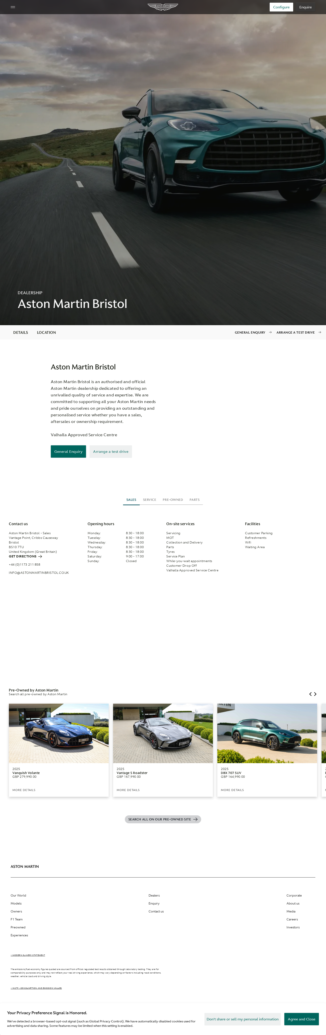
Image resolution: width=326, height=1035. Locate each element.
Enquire (305, 7)
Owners (16, 911)
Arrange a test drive (296, 332)
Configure (281, 7)
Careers (292, 919)
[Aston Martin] (163, 7)
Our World (18, 895)
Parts (195, 499)
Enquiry (154, 903)
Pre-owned (173, 499)
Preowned (18, 927)
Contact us (156, 911)
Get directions (23, 556)
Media (291, 911)
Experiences (19, 935)
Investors (293, 927)
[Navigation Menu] (13, 7)
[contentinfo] (163, 332)
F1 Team (17, 919)
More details (23, 790)
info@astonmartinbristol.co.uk (39, 573)
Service (149, 499)
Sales (131, 499)
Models (16, 903)
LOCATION (46, 332)
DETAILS (20, 332)
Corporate (294, 895)
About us (293, 903)
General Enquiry (250, 332)
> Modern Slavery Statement (28, 955)
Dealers (154, 895)
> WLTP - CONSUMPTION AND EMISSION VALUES (36, 988)
